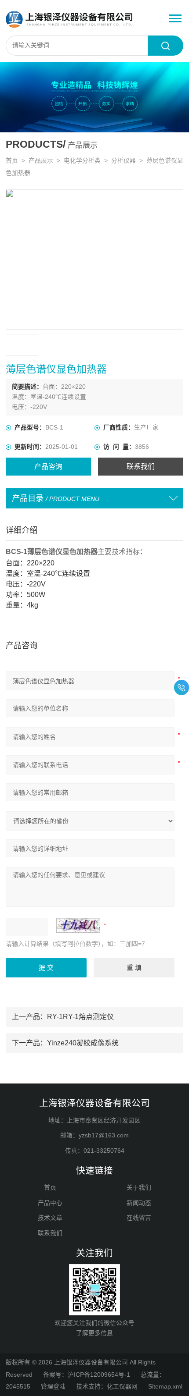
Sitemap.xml (165, 1386)
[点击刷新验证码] (78, 925)
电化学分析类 (82, 160)
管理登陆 (53, 1386)
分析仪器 (123, 160)
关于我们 (139, 1187)
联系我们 (141, 466)
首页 (12, 160)
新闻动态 (139, 1203)
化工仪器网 (122, 1386)
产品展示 (41, 160)
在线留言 (139, 1218)
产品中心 (50, 1203)
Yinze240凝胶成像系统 (83, 1043)
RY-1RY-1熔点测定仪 (80, 1016)
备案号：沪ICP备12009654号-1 (86, 1374)
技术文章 (50, 1218)
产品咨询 (48, 466)
